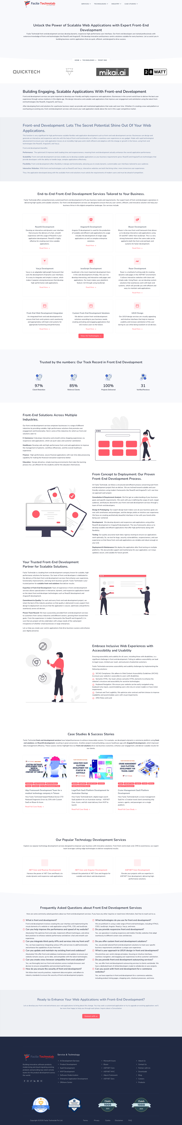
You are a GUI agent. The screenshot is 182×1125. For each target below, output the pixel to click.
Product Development (68, 1064)
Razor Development (137, 268)
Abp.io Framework (110, 1075)
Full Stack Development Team (50, 786)
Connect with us (91, 1016)
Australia (101, 783)
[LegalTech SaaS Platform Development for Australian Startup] (91, 767)
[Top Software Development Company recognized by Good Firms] (40, 1105)
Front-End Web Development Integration (45, 313)
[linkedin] (34, 1081)
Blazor (105, 1064)
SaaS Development (67, 1068)
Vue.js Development (45, 268)
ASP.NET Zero (129, 783)
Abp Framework (40, 783)
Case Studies (130, 4)
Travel (120, 783)
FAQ (130, 1120)
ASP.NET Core (108, 1068)
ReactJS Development (44, 227)
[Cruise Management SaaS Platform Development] (137, 767)
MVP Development (67, 1071)
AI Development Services (69, 1061)
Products (141, 1082)
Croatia (145, 783)
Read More (43, 248)
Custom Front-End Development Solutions (91, 313)
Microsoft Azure (109, 1061)
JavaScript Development (91, 268)
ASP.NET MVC (91, 783)
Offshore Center (66, 1082)
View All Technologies (90, 336)
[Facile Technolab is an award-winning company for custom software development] (74, 1105)
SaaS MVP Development (126, 786)
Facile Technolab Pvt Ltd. (53, 1120)
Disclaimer (119, 1120)
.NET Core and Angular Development (91, 870)
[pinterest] (38, 1081)
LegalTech (82, 783)
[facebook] (24, 1081)
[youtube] (41, 1081)
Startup (74, 783)
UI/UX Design (137, 313)
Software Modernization (69, 1075)
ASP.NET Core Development (137, 870)
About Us (142, 1061)
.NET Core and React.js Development (45, 870)
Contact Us (142, 1064)
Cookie (107, 1120)
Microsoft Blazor (52, 783)
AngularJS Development (91, 227)
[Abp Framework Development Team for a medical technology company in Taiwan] (45, 767)
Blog (140, 1075)
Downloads (142, 1071)
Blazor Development (137, 227)
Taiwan (28, 786)
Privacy (96, 1120)
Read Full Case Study (33, 806)
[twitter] (31, 1081)
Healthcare (29, 783)
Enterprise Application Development (74, 1079)
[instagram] (27, 1081)
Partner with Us (144, 1068)
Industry (115, 4)
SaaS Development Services (80, 786)
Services (85, 4)
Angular (137, 783)
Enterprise (36, 786)
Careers (141, 1079)
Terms (85, 1120)
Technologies (100, 4)
